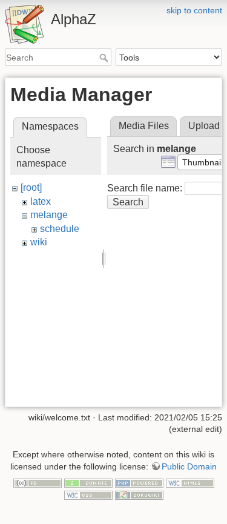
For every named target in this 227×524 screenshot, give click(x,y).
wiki (38, 242)
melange (49, 215)
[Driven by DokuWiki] (139, 494)
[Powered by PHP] (139, 482)
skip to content (194, 10)
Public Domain (189, 466)
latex (40, 201)
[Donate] (88, 482)
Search (105, 57)
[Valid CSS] (88, 494)
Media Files (144, 126)
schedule (59, 229)
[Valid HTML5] (190, 482)
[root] (31, 187)
